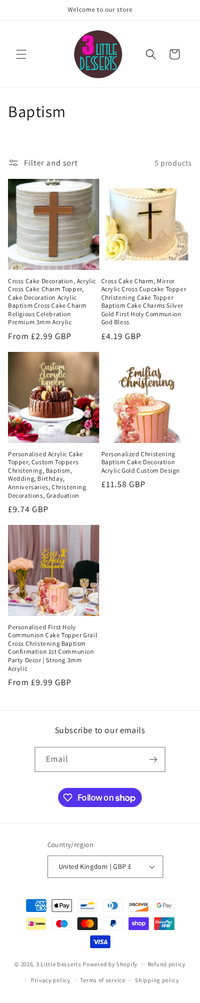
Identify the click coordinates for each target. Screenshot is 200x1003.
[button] (21, 54)
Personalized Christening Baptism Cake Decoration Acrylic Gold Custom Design (141, 462)
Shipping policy (157, 980)
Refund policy (167, 964)
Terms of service (102, 980)
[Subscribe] (153, 759)
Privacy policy (50, 980)
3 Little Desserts (59, 963)
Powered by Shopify (110, 963)
